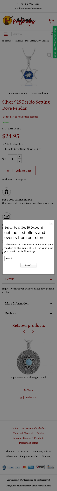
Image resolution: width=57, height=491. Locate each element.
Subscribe (28, 265)
